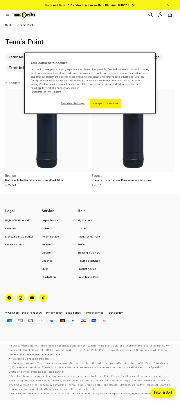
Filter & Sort (163, 392)
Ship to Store (48, 277)
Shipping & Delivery (89, 252)
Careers (45, 252)
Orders (45, 228)
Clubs (44, 268)
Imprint (56, 91)
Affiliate (45, 244)
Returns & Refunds (89, 260)
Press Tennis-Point (88, 277)
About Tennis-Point (89, 236)
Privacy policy (54, 312)
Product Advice (87, 268)
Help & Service (49, 220)
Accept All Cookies (105, 103)
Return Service (50, 236)
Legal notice (73, 312)
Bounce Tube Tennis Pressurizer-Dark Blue (122, 180)
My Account (85, 220)
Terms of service (93, 312)
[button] (7, 15)
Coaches (46, 260)
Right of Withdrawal (17, 220)
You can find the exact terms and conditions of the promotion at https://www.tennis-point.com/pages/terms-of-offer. (81, 393)
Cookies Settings (73, 103)
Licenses (10, 228)
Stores (81, 244)
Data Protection (41, 91)
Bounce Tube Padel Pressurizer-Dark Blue (34, 180)
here (38, 87)
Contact (82, 228)
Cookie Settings (14, 244)
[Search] (150, 15)
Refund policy (115, 312)
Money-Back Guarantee (19, 236)
